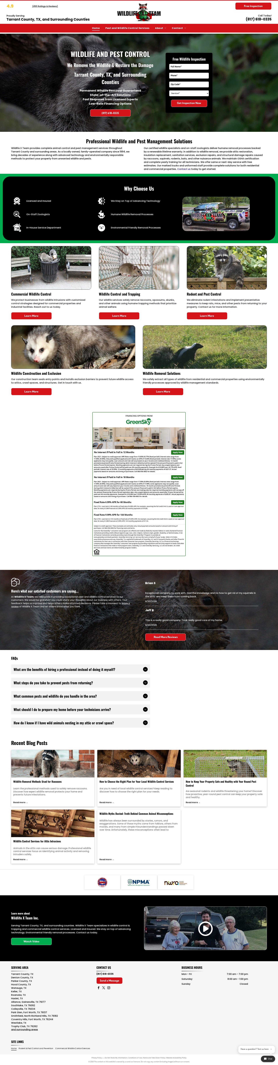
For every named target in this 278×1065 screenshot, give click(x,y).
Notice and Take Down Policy (154, 1058)
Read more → (20, 802)
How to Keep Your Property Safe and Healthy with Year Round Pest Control (221, 783)
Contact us (184, 169)
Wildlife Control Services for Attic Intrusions (37, 841)
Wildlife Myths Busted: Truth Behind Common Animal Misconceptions (136, 813)
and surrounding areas (24, 1029)
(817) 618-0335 (258, 19)
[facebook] (98, 988)
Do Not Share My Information (116, 1058)
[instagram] (109, 988)
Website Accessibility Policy (176, 1058)
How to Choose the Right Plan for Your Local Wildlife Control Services (136, 781)
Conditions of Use (135, 1058)
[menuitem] (96, 28)
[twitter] (103, 988)
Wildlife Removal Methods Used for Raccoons (37, 781)
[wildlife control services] (139, 763)
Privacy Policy (97, 1058)
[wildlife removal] (52, 763)
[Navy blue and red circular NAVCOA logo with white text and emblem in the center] (102, 882)
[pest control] (225, 763)
